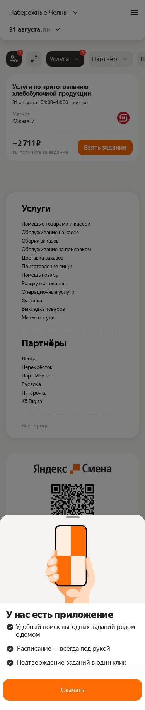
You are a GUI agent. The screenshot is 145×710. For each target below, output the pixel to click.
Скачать (72, 690)
